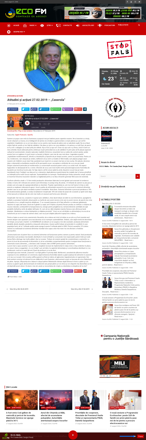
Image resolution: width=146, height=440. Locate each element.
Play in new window (25, 131)
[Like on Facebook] (34, 109)
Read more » (128, 218)
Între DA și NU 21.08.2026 (111, 204)
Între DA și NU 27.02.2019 (80, 289)
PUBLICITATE (123, 25)
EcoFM (22, 104)
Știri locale (16, 407)
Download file (12, 131)
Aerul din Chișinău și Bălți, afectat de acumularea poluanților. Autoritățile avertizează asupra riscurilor (120, 247)
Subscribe (35, 127)
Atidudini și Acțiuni (15, 96)
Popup (140, 436)
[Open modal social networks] (85, 109)
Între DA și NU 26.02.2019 (19, 289)
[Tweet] (25, 109)
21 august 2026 (11, 423)
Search (138, 176)
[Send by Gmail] (78, 109)
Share (43, 127)
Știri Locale (11, 387)
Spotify (30, 135)
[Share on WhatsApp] (55, 109)
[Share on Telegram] (43, 109)
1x (45, 124)
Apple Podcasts (20, 135)
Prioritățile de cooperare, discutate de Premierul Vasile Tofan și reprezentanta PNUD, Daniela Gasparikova (119, 273)
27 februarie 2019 (13, 104)
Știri (8, 407)
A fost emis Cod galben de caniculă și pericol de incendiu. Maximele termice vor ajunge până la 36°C (120, 225)
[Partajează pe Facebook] (12, 109)
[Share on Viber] (67, 109)
